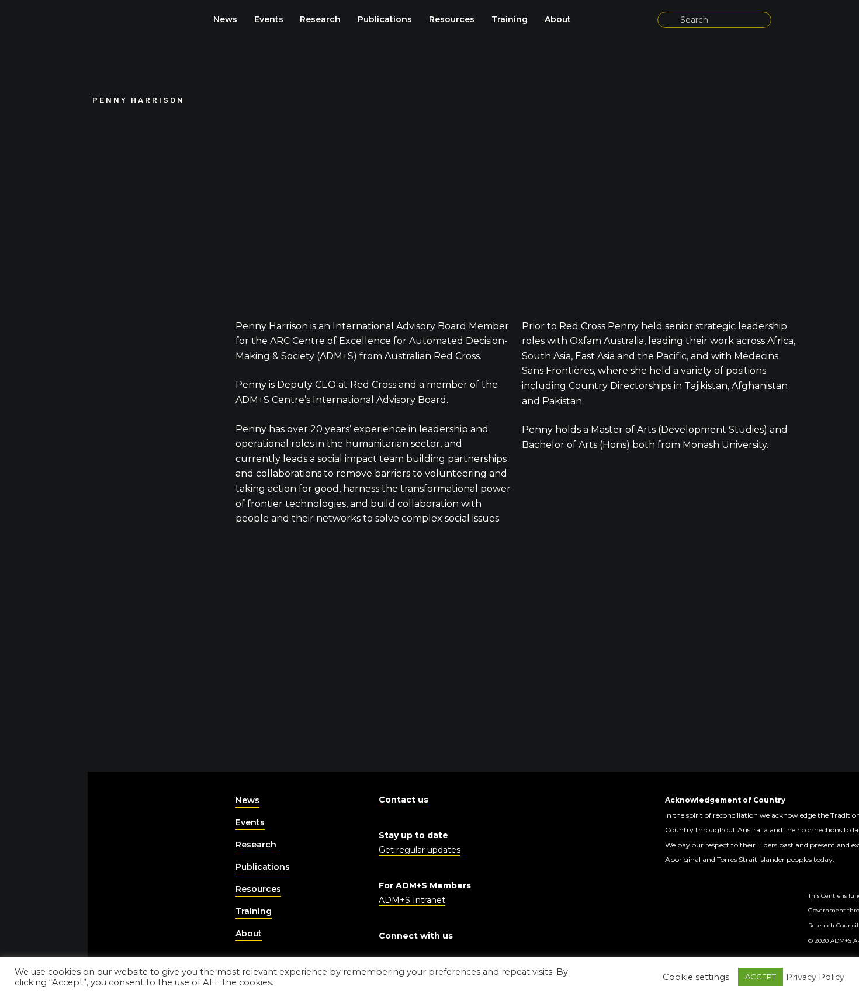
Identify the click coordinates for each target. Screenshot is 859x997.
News (225, 19)
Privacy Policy (815, 977)
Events (268, 19)
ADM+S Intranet (412, 900)
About (558, 19)
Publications (385, 19)
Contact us (403, 799)
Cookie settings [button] (696, 977)
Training (509, 19)
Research (320, 19)
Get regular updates (419, 850)
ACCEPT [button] (760, 976)
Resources (451, 19)
